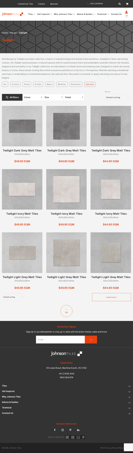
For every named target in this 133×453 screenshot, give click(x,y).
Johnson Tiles (15, 447)
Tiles (30, 14)
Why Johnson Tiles (63, 14)
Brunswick (76, 84)
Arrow (27, 84)
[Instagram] (62, 429)
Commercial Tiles (25, 3)
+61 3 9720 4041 (66, 373)
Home (5, 32)
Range (13, 32)
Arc (5, 84)
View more (90, 84)
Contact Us (116, 14)
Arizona (15, 84)
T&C (102, 447)
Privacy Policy (111, 447)
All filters (14, 97)
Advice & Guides (85, 14)
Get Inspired (43, 14)
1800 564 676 (66, 377)
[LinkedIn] (78, 429)
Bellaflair (62, 84)
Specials (54, 3)
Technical (102, 14)
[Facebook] (55, 429)
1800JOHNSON (96, 3)
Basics (50, 84)
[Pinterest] (70, 429)
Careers (41, 3)
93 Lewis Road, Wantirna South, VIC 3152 (66, 367)
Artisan (38, 84)
